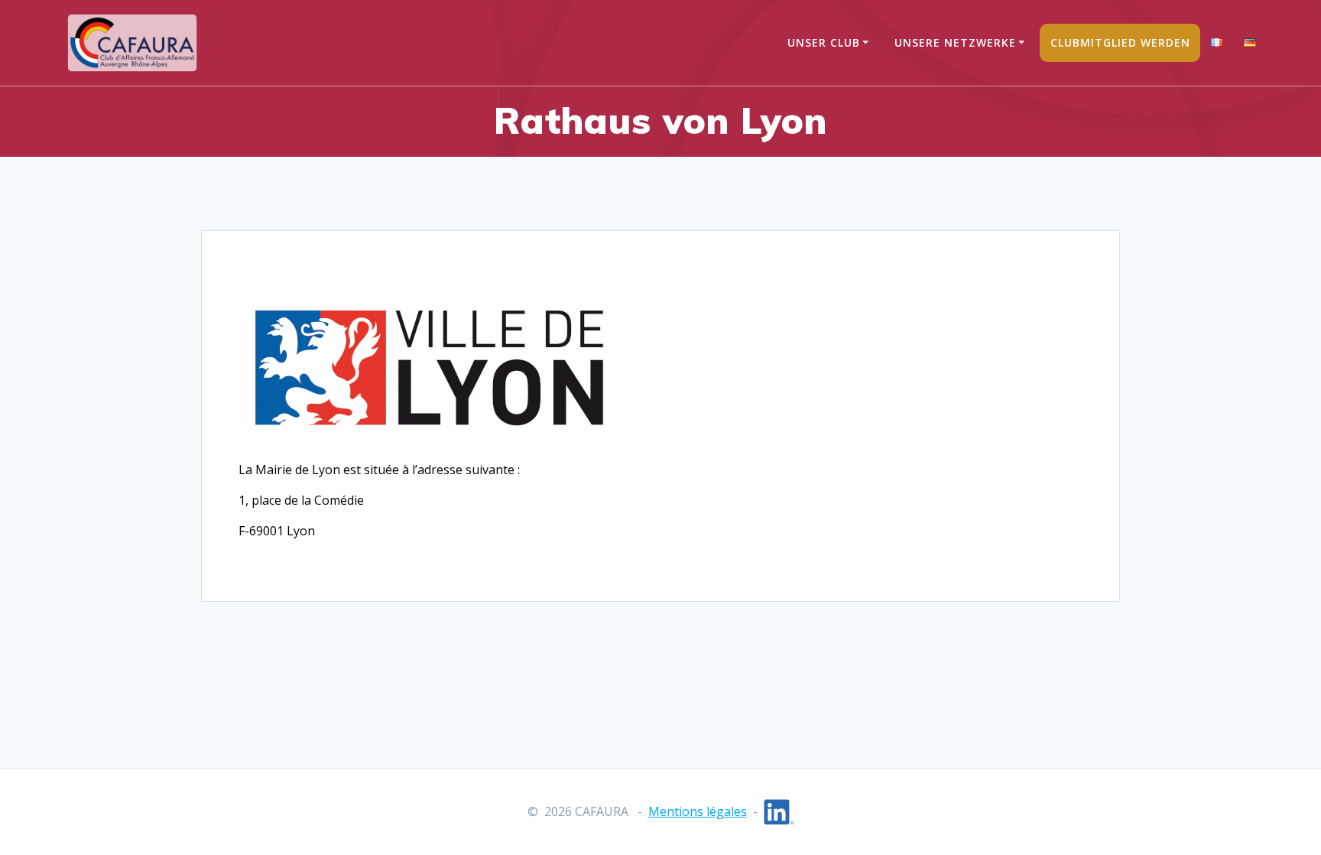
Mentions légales (697, 811)
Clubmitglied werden (1120, 42)
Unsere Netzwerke (955, 42)
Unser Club (823, 42)
